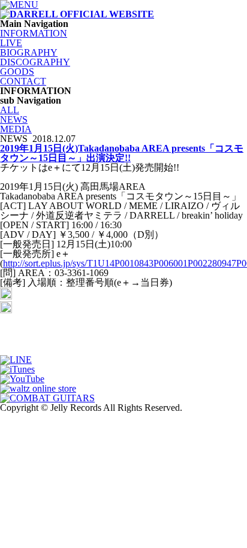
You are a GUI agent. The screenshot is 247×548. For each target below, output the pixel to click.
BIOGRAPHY (29, 52)
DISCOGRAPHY (35, 62)
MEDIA (16, 129)
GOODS (17, 71)
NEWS (14, 119)
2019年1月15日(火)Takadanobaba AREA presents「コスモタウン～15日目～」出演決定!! (121, 153)
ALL (9, 110)
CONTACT (23, 81)
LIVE (11, 43)
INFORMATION (33, 33)
